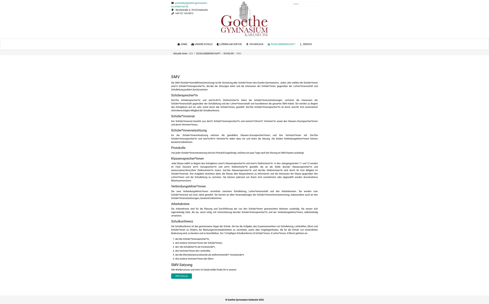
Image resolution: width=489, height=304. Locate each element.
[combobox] (305, 3)
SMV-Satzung (181, 276)
